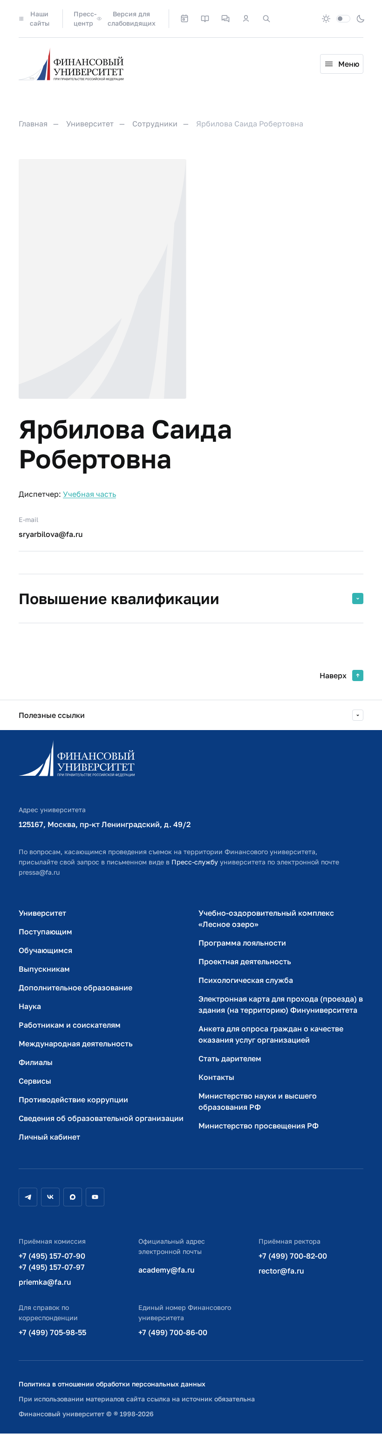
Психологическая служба (245, 980)
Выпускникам (44, 969)
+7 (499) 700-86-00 (172, 1332)
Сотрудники (154, 123)
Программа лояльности (242, 942)
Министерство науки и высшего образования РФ (257, 1101)
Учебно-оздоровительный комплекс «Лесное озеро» (266, 918)
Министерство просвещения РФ (258, 1125)
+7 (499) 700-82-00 (293, 1255)
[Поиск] (266, 18)
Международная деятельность (76, 1043)
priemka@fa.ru (45, 1282)
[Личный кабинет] (246, 18)
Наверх (333, 675)
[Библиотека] (205, 18)
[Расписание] (184, 18)
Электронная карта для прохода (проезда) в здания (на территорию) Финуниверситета (280, 1004)
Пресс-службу (194, 862)
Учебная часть (89, 494)
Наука (30, 1006)
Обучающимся (45, 950)
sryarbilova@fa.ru (51, 534)
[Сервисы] (225, 18)
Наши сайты (39, 18)
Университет (90, 123)
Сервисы (35, 1081)
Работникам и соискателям (70, 1025)
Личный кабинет (49, 1137)
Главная (33, 123)
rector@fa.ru (281, 1270)
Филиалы (36, 1062)
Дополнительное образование (75, 987)
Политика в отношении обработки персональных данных (112, 1384)
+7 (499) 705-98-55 (52, 1332)
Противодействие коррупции (73, 1099)
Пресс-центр (85, 18)
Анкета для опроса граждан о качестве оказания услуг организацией (270, 1034)
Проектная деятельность (244, 961)
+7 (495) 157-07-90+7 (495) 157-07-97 (52, 1261)
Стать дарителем (229, 1058)
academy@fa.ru (166, 1269)
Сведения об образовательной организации (101, 1118)
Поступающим (45, 931)
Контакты (216, 1077)
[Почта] (287, 18)
